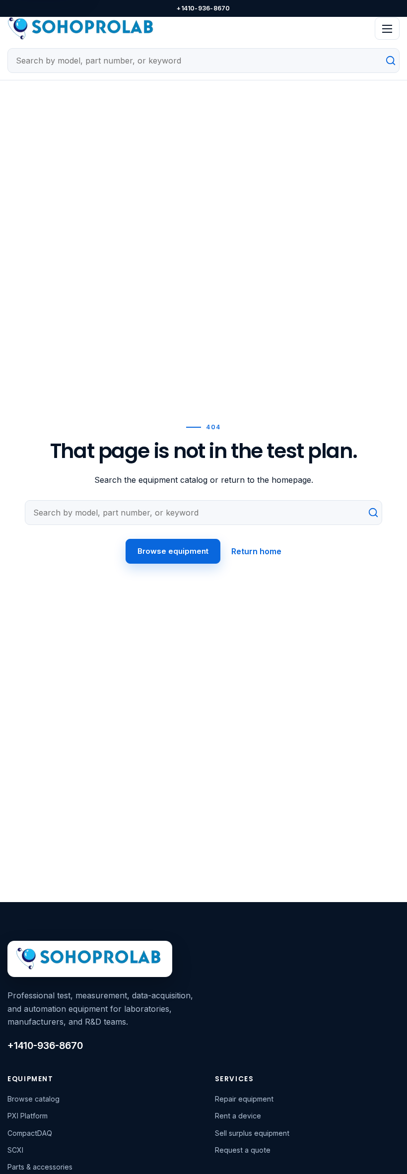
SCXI (15, 1150)
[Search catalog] (386, 60)
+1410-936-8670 (203, 8)
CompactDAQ (29, 1133)
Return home (256, 551)
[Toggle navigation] (387, 28)
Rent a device (238, 1115)
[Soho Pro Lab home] (187, 29)
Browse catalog (33, 1099)
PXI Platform (27, 1115)
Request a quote (243, 1150)
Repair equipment (244, 1099)
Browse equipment (172, 551)
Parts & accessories (39, 1167)
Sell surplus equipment (252, 1133)
